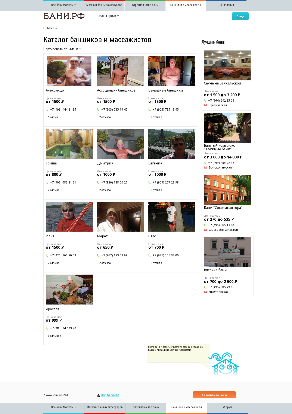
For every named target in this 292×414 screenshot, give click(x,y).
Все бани (56, 5)
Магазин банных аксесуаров (104, 5)
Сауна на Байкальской (222, 83)
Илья (50, 236)
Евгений (155, 163)
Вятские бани (215, 270)
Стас (152, 236)
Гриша (51, 163)
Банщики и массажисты (185, 5)
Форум (227, 407)
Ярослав (52, 309)
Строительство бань (145, 5)
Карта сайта (110, 395)
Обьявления (226, 5)
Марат (102, 236)
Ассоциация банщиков (116, 90)
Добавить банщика (214, 394)
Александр (55, 90)
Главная (48, 28)
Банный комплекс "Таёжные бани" (219, 147)
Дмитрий (105, 163)
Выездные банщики (165, 90)
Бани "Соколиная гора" (223, 207)
